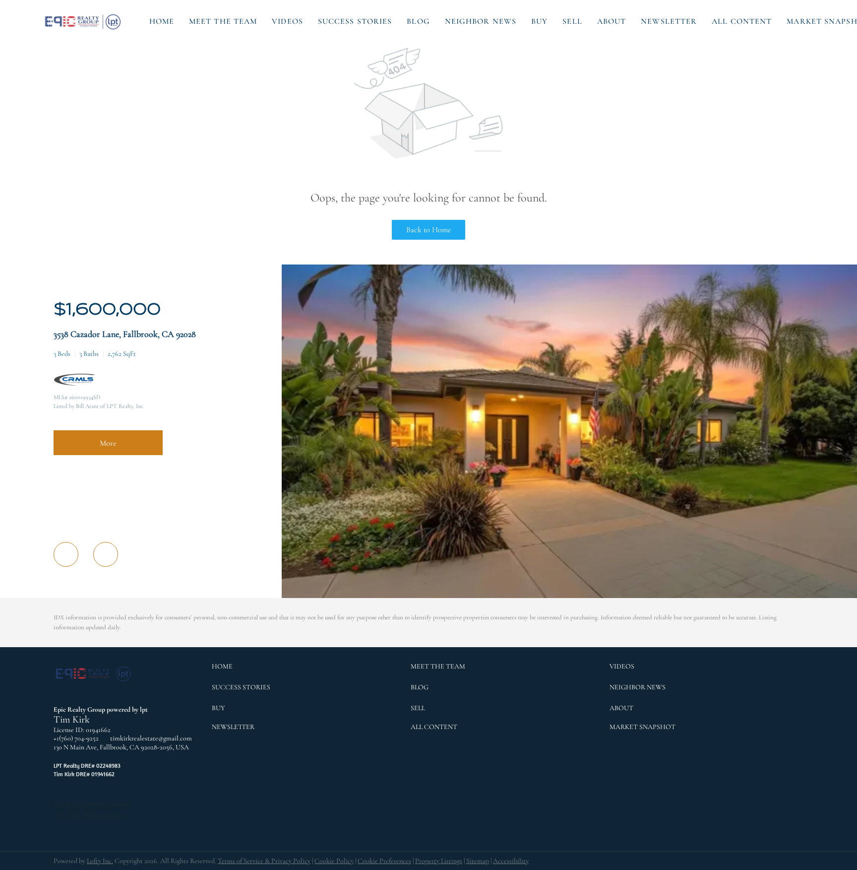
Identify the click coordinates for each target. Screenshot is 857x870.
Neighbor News (480, 21)
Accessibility (511, 861)
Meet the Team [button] (223, 21)
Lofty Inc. (100, 861)
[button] (83, 21)
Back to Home (428, 230)
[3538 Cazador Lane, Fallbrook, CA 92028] (569, 596)
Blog (418, 21)
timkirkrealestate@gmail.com (151, 738)
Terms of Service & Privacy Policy (264, 861)
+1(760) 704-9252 (76, 738)
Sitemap (477, 861)
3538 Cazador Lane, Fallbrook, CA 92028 (125, 334)
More (108, 443)
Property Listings (438, 861)
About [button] (611, 21)
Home (161, 21)
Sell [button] (572, 21)
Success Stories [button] (355, 21)
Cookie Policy (334, 861)
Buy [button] (539, 21)
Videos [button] (287, 21)
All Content (742, 21)
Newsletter (669, 21)
